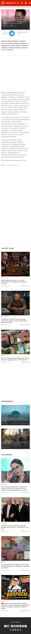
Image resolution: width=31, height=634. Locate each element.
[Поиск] (11, 630)
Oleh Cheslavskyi (26, 285)
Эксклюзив (15, 26)
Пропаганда (5, 277)
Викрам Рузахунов (13, 165)
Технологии (6, 446)
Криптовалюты (5, 601)
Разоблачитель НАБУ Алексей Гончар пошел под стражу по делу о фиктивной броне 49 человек (14, 320)
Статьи (27, 3)
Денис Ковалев (26, 362)
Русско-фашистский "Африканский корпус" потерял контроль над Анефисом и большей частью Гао (15, 566)
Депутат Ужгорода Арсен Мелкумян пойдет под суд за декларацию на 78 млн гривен (15, 359)
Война (3, 562)
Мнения (23, 3)
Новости (19, 3)
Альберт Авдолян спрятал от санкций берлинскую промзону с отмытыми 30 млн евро (15, 527)
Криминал (7, 26)
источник (23, 160)
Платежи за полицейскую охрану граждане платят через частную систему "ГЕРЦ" (15, 419)
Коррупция (4, 316)
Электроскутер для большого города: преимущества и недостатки (14, 442)
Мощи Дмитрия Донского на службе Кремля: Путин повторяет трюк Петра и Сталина (14, 281)
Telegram (4, 33)
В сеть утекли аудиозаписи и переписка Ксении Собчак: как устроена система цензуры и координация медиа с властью (14, 488)
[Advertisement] (15, 73)
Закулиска (4, 484)
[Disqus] (15, 225)
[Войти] (20, 630)
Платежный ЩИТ (26, 610)
